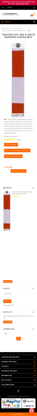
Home (2, 29)
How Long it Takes (22, 3)
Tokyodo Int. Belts (17, 28)
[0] (31, 16)
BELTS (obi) (8, 28)
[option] (18, 211)
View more (7, 281)
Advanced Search (8, 305)
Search (6, 288)
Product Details (18, 171)
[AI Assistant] (31, 410)
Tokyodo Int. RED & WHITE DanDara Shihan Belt (13, 30)
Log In (5, 316)
